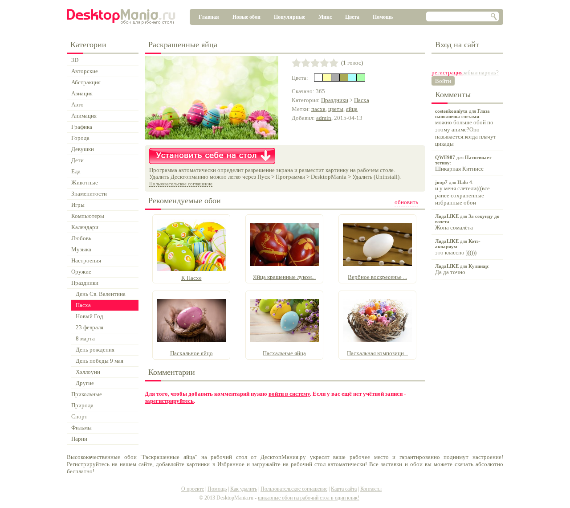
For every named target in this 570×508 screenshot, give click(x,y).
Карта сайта (344, 489)
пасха (318, 109)
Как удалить (243, 489)
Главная (209, 17)
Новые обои (246, 17)
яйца (352, 109)
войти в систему (289, 393)
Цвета (352, 17)
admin (323, 118)
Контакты (371, 489)
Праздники (334, 100)
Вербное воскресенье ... (377, 277)
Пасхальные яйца (284, 353)
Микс (325, 17)
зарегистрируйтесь (169, 400)
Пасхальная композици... (377, 353)
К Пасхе (191, 277)
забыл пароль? (481, 72)
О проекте (192, 489)
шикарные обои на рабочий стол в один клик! (308, 498)
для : (465, 127)
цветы (335, 109)
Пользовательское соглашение (180, 183)
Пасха (361, 100)
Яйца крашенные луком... (284, 277)
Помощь (383, 17)
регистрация (447, 72)
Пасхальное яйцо (191, 353)
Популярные (289, 17)
